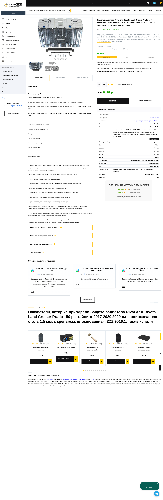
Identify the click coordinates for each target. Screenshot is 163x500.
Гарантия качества (138, 10)
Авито (120, 193)
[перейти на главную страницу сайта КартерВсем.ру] (13, 5)
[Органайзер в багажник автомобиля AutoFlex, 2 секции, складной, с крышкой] (67, 338)
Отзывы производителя (124, 84)
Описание (39, 78)
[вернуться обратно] (69, 10)
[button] (156, 300)
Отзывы (149, 10)
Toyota (104, 29)
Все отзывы (87, 299)
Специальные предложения (120, 10)
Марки (13, 13)
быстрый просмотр (39, 361)
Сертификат (154, 117)
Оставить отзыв (82, 78)
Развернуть (154, 139)
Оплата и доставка (89, 10)
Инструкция (60, 78)
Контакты (158, 10)
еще (32, 292)
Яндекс (121, 189)
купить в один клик (145, 101)
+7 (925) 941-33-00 (16, 106)
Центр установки (103, 10)
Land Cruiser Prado (113, 29)
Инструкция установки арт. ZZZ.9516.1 (146, 120)
